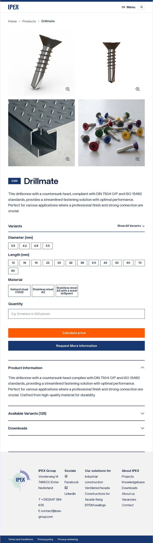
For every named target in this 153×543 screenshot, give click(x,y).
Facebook (72, 482)
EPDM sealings (95, 505)
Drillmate (48, 21)
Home (12, 21)
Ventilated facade (97, 487)
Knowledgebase (133, 482)
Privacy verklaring (68, 539)
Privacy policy (45, 539)
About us (128, 493)
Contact (128, 505)
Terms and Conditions (20, 539)
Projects (128, 476)
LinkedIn (70, 493)
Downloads (130, 487)
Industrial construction (94, 479)
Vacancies (129, 499)
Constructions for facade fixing (97, 496)
